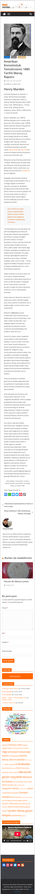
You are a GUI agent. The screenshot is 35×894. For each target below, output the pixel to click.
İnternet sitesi (7, 651)
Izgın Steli (23, 150)
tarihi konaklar (17, 801)
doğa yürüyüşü (10, 751)
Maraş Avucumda (15, 676)
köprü (18, 768)
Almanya (12, 745)
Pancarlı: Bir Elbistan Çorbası (16, 581)
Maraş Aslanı (13, 150)
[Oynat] (4, 841)
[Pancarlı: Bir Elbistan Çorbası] (17, 564)
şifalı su (24, 816)
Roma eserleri (16, 797)
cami (19, 744)
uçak (15, 803)
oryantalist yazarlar (10, 793)
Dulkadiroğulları (14, 756)
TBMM (10, 804)
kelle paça (13, 768)
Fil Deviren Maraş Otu (8, 703)
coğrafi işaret (7, 748)
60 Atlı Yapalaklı (6, 691)
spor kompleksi (7, 800)
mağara (15, 785)
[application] (17, 834)
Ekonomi (7, 57)
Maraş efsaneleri (18, 782)
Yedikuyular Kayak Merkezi (10, 688)
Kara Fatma (6, 768)
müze (30, 788)
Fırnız (27, 760)
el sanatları (19, 759)
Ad (3, 633)
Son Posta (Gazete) (27, 797)
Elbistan (14, 57)
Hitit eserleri (10, 764)
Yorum (5, 608)
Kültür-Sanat (21, 57)
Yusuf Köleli (18, 81)
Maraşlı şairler (7, 785)
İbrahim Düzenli (6, 700)
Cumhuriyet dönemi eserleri (20, 748)
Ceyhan (25, 745)
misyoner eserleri (10, 788)
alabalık (5, 745)
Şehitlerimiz (16, 815)
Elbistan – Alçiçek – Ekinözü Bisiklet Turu (14, 698)
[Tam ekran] (30, 841)
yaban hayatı (22, 804)
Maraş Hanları (28, 782)
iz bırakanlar (22, 764)
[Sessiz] (27, 841)
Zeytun (10, 806)
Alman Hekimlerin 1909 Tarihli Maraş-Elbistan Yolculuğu (17, 512)
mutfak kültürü (23, 788)
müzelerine (26, 171)
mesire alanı (21, 785)
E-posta (5, 642)
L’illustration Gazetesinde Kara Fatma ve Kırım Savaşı (18, 505)
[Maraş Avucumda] (4, 14)
